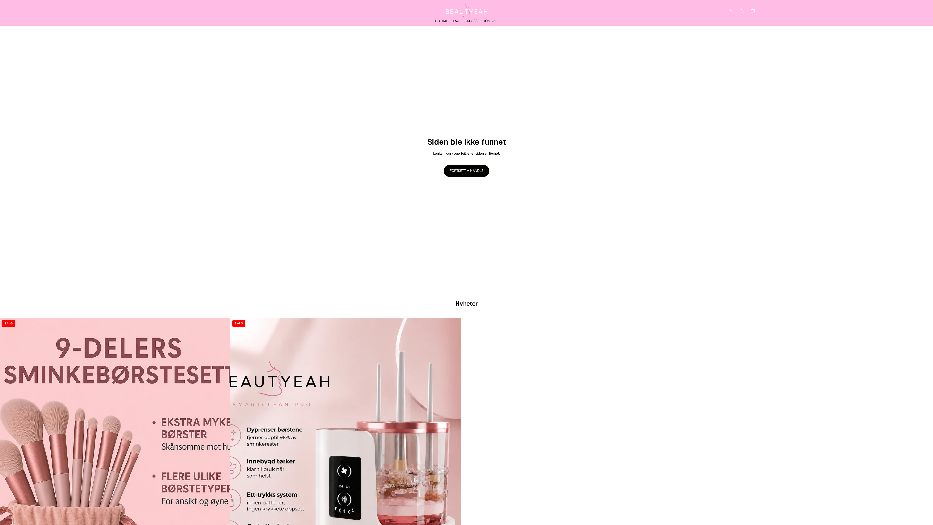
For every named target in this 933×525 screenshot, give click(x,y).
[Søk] (731, 10)
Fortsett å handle (466, 170)
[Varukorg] (752, 10)
